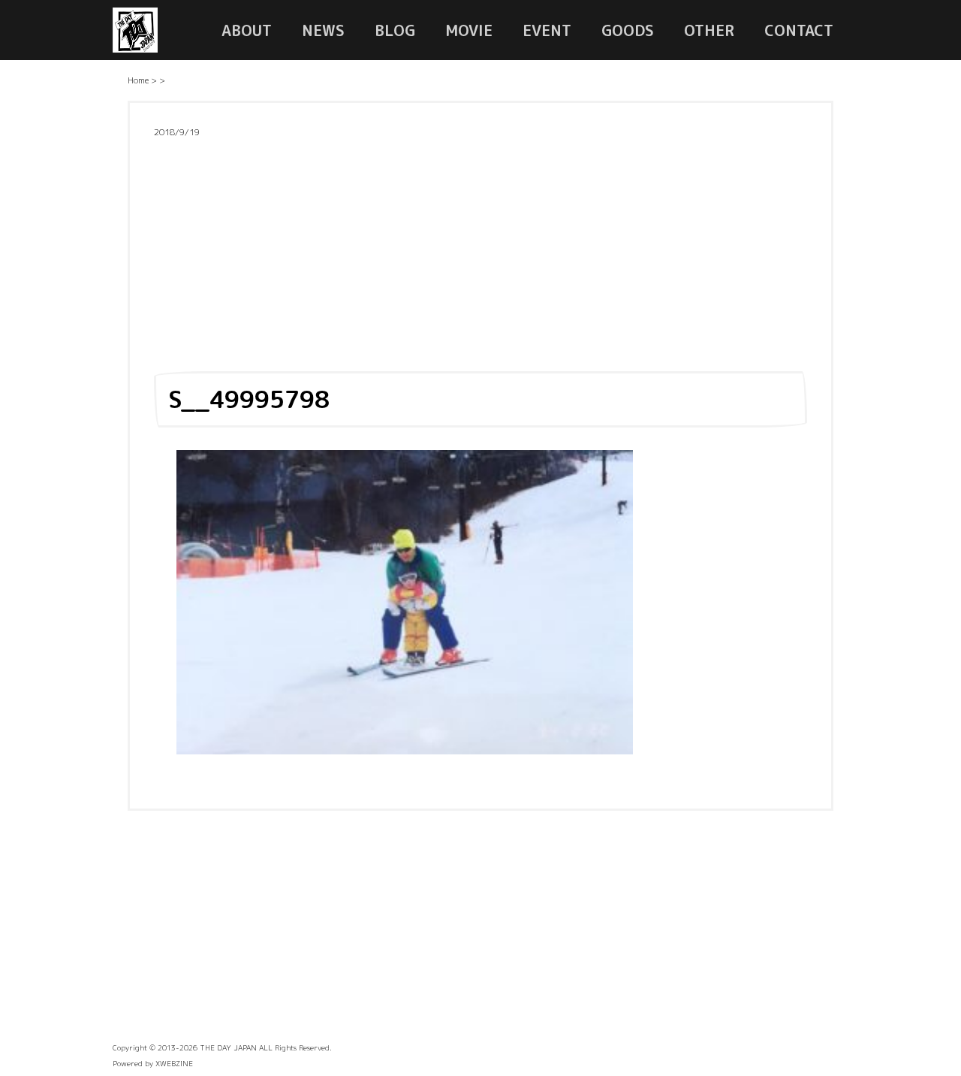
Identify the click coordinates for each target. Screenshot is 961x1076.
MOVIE (469, 30)
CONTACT (798, 30)
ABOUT (246, 30)
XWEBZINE (174, 1063)
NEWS (323, 30)
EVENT (547, 30)
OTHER (709, 30)
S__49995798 (249, 399)
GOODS (627, 30)
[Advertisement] (480, 250)
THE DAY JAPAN (228, 1047)
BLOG (395, 30)
